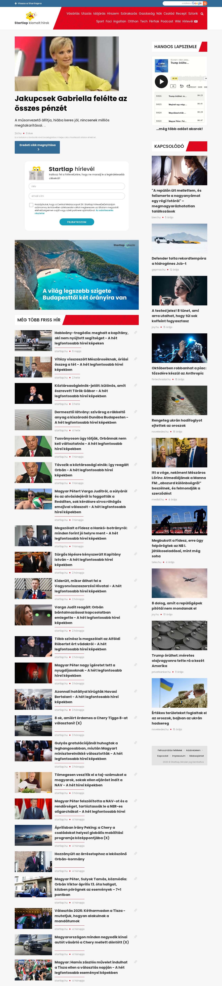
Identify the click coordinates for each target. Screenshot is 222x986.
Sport (100, 21)
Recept (181, 13)
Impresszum (178, 755)
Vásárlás (73, 13)
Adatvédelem (193, 750)
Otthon (133, 21)
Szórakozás (129, 13)
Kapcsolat (162, 755)
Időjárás (99, 13)
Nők (159, 13)
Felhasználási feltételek (170, 750)
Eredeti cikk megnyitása (38, 145)
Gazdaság (147, 13)
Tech (144, 21)
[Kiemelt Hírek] (34, 18)
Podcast (167, 21)
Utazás (86, 13)
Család (169, 13)
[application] (77, 275)
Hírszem (113, 13)
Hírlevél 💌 (190, 21)
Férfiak (154, 21)
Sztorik (193, 13)
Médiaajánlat (196, 755)
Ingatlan (119, 21)
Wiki (178, 21)
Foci (109, 21)
